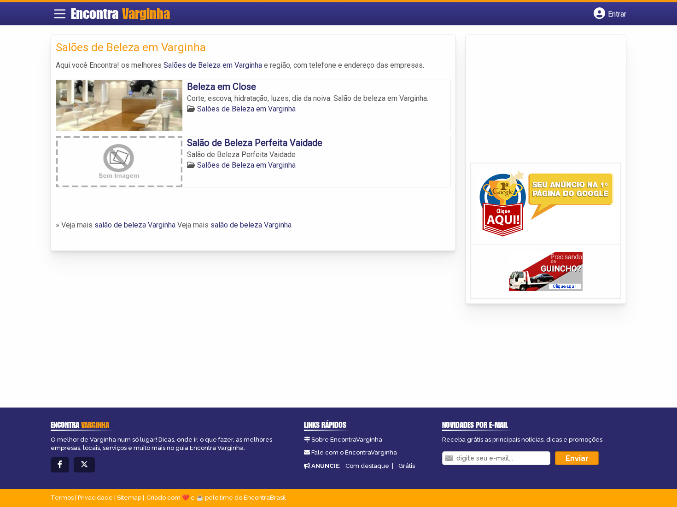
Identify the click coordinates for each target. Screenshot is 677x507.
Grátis (406, 465)
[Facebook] (60, 464)
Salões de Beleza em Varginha (212, 65)
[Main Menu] (60, 14)
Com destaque (367, 465)
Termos (62, 497)
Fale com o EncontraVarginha (354, 452)
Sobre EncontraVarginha (346, 439)
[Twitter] (84, 464)
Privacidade (95, 497)
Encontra (120, 13)
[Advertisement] (338, 333)
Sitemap (129, 497)
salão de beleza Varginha (134, 225)
